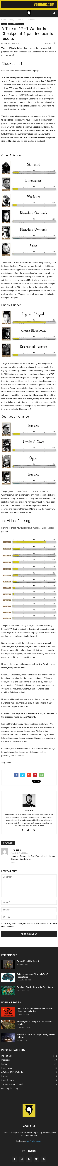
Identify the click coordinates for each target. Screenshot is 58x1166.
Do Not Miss (7, 1056)
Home (3, 20)
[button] (54, 13)
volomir (7, 43)
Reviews (4, 1064)
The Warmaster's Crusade (12, 1084)
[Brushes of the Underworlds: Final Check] (8, 990)
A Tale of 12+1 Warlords (15, 24)
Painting (4, 1076)
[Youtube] (35, 830)
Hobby (4, 24)
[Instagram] (21, 1159)
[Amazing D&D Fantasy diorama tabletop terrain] (8, 1025)
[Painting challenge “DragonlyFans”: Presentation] (8, 977)
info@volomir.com (34, 1141)
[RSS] (29, 1159)
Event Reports (7, 1080)
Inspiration (6, 1060)
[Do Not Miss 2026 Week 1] (8, 964)
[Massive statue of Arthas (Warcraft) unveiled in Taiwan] (8, 1037)
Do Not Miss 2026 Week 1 (28, 961)
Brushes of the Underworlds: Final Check (35, 987)
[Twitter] (29, 830)
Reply (13, 862)
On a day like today (9, 1088)
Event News (6, 1068)
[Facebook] (23, 830)
